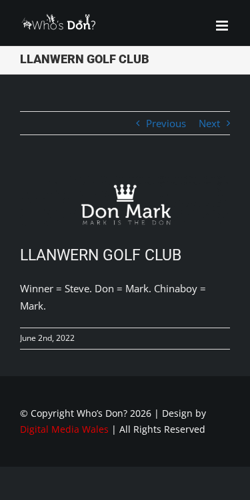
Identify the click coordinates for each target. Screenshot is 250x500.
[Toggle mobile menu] (223, 26)
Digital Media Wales (64, 429)
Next (209, 123)
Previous (166, 123)
